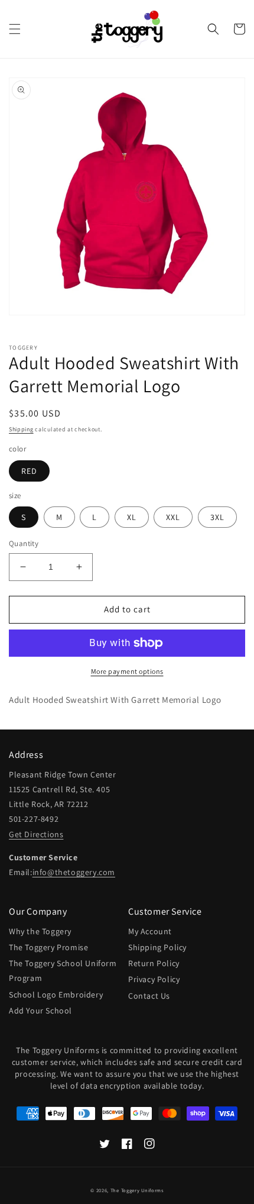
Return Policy (154, 963)
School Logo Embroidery (56, 994)
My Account (150, 931)
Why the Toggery (40, 931)
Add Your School (40, 1010)
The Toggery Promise (48, 947)
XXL (173, 517)
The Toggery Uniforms (137, 1190)
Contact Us (149, 995)
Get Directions (36, 834)
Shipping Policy (157, 947)
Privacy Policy (154, 979)
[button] (15, 29)
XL (131, 517)
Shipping (21, 429)
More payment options (127, 671)
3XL (217, 517)
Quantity (23, 543)
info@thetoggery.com (73, 872)
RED (29, 471)
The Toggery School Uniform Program (63, 970)
